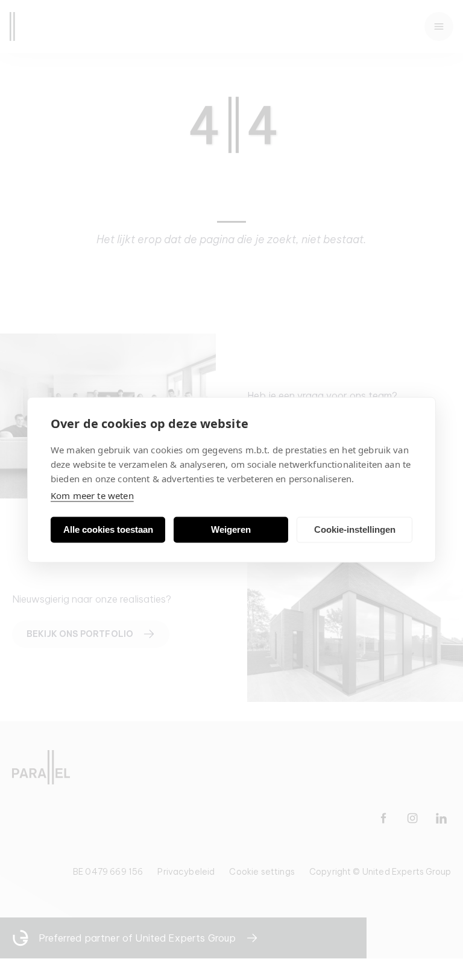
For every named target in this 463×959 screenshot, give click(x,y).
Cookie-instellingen (354, 529)
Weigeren (231, 529)
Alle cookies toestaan (108, 529)
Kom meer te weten (92, 495)
